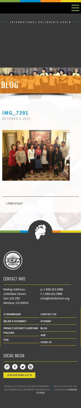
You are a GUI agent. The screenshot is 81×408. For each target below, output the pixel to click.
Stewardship (12, 314)
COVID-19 (45, 342)
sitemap (45, 321)
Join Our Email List (18, 375)
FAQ (6, 339)
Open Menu (75, 8)
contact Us (48, 314)
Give (43, 335)
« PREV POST (14, 203)
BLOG (43, 328)
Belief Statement (15, 321)
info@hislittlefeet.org (55, 298)
